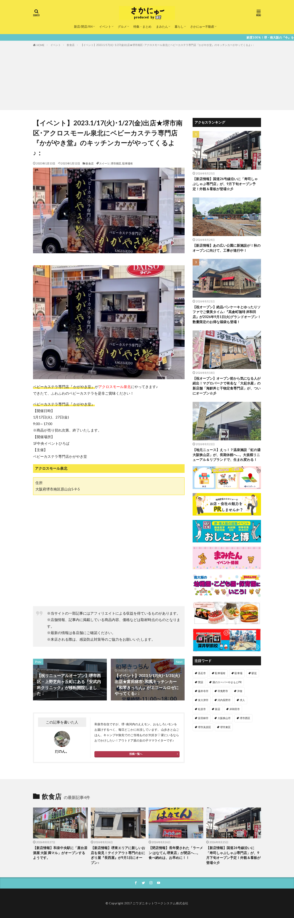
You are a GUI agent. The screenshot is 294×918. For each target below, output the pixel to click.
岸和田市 (234, 709)
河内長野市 (224, 700)
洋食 (239, 691)
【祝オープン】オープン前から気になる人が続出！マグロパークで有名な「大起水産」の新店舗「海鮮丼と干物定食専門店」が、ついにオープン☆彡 (227, 385)
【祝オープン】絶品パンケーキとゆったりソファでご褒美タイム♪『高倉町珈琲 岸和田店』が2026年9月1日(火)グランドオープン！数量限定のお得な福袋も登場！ (227, 314)
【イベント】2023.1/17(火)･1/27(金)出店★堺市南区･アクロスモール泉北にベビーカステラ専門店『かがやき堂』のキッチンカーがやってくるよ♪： (168, 45)
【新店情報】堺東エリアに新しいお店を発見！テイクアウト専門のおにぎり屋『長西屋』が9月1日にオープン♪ (118, 855)
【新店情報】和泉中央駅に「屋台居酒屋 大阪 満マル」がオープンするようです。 (60, 853)
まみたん (162, 26)
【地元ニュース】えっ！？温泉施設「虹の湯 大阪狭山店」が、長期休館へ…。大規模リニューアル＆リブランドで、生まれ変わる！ (227, 455)
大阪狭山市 (224, 718)
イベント (105, 26)
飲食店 (71, 45)
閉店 (200, 682)
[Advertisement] (147, 78)
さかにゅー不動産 (202, 26)
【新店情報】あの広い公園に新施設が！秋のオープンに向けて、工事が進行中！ (227, 247)
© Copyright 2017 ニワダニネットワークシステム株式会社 (147, 903)
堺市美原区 (204, 727)
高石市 (202, 673)
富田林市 (203, 718)
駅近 (254, 673)
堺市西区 (245, 718)
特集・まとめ (142, 26)
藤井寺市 (203, 691)
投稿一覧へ (135, 753)
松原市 (202, 709)
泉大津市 (203, 700)
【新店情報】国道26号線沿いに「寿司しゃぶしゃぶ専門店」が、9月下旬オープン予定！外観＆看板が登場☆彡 (225, 184)
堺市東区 (225, 727)
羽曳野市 (223, 691)
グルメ (122, 26)
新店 (217, 709)
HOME (40, 45)
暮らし (179, 26)
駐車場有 (127, 163)
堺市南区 (116, 163)
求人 (242, 700)
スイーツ (104, 163)
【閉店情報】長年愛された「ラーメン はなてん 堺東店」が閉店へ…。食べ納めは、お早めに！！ (176, 853)
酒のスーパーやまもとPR (227, 682)
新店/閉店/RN (83, 26)
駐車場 (238, 673)
